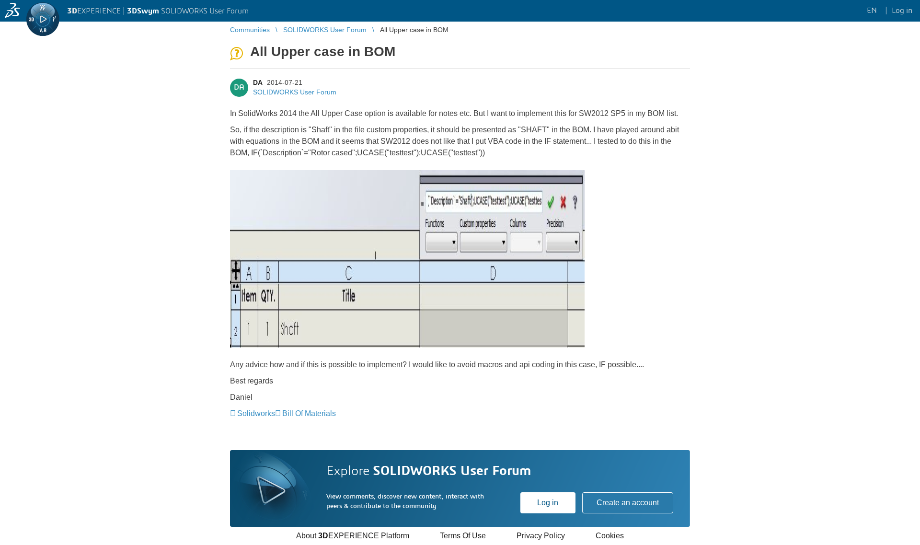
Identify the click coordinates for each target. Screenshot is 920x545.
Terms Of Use (463, 536)
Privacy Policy (541, 536)
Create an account (628, 503)
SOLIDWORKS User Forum (294, 92)
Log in (547, 503)
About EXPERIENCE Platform (352, 536)
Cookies (610, 536)
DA (257, 82)
